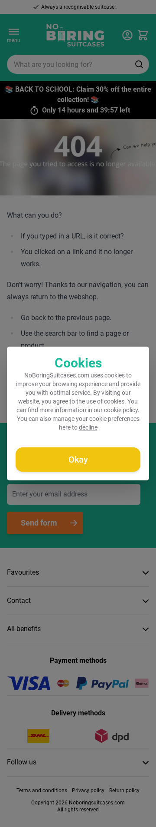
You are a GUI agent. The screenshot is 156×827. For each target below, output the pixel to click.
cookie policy (121, 410)
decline (88, 427)
